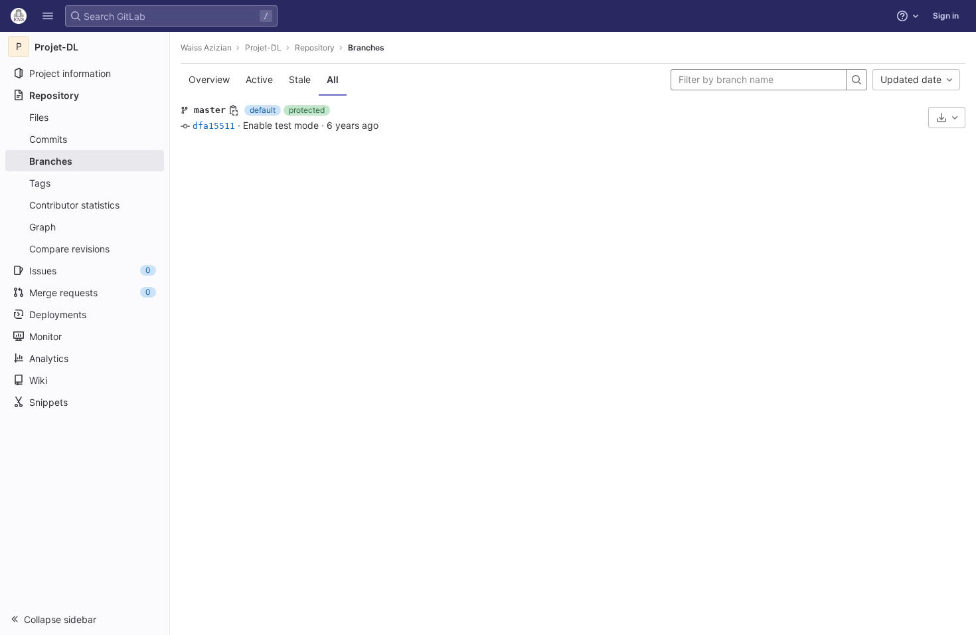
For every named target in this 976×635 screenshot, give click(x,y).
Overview (209, 79)
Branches (366, 47)
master (210, 110)
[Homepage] (18, 16)
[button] (47, 16)
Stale (300, 79)
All (333, 79)
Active (259, 79)
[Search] (856, 79)
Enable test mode (281, 125)
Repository (315, 47)
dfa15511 (214, 126)
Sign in (946, 16)
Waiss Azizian (206, 47)
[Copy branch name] (234, 110)
